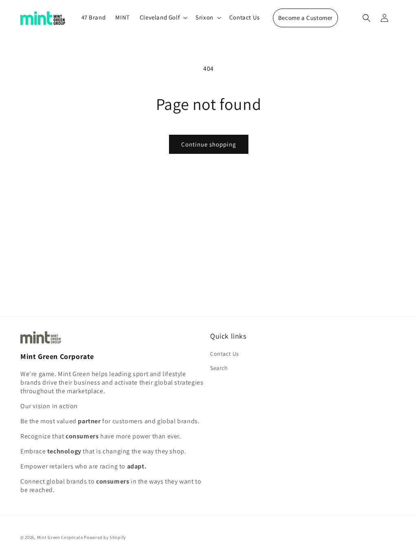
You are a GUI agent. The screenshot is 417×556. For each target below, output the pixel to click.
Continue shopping (208, 144)
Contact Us (224, 353)
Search (219, 368)
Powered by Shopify (105, 537)
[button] (163, 17)
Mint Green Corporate (60, 537)
